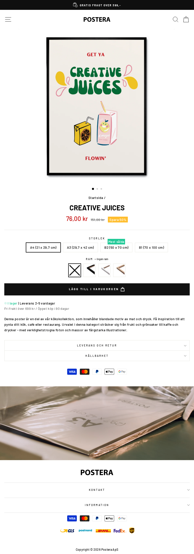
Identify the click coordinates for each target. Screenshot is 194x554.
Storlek (97, 238)
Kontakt (97, 489)
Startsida (95, 197)
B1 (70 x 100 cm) (151, 247)
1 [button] (93, 189)
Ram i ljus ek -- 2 (119, 270)
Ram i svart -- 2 (90, 270)
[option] (97, 5)
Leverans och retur (97, 345)
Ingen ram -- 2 (75, 270)
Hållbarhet (97, 355)
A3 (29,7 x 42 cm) (80, 247)
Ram (97, 259)
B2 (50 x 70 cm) (116, 247)
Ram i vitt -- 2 (105, 270)
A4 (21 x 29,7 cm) (43, 247)
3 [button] (102, 189)
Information (97, 505)
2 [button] (97, 189)
